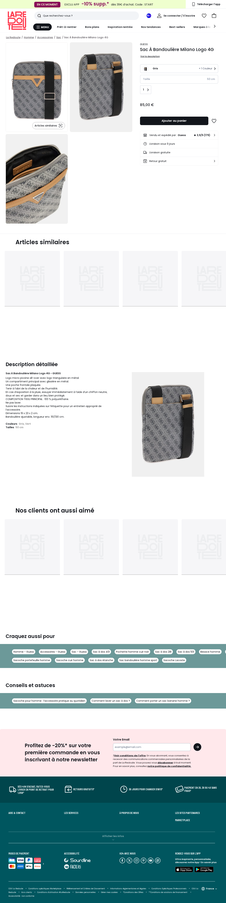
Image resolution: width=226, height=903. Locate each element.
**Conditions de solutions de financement (168, 892)
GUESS (144, 44)
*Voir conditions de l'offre (129, 755)
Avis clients (26, 892)
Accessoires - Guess (52, 652)
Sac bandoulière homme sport (138, 660)
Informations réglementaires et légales (128, 888)
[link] (179, 135)
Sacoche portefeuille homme (31, 660)
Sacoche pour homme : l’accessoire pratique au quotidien (49, 701)
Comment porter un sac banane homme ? (163, 701)
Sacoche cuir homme (69, 660)
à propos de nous (129, 812)
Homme (29, 37)
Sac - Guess (79, 652)
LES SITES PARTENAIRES (187, 812)
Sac (58, 37)
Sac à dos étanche (101, 660)
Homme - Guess (23, 652)
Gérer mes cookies (109, 892)
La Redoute (13, 37)
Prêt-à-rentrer (67, 27)
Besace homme (210, 652)
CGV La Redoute (15, 888)
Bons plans (92, 27)
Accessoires (45, 37)
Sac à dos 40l (101, 652)
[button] (214, 15)
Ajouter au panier (174, 121)
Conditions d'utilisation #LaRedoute (53, 892)
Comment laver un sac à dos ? (111, 701)
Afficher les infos (113, 836)
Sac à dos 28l (163, 652)
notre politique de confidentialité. (169, 766)
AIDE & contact (16, 812)
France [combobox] (210, 888)
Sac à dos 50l (186, 652)
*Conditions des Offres (133, 892)
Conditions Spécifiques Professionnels (168, 888)
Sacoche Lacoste (174, 660)
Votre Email (121, 740)
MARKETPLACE (182, 820)
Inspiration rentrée (120, 27)
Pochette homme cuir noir (132, 652)
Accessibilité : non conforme (21, 896)
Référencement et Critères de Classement (86, 888)
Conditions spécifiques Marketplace (44, 888)
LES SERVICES (71, 812)
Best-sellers (177, 27)
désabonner (165, 762)
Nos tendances (151, 27)
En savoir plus (208, 862)
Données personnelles (85, 892)
